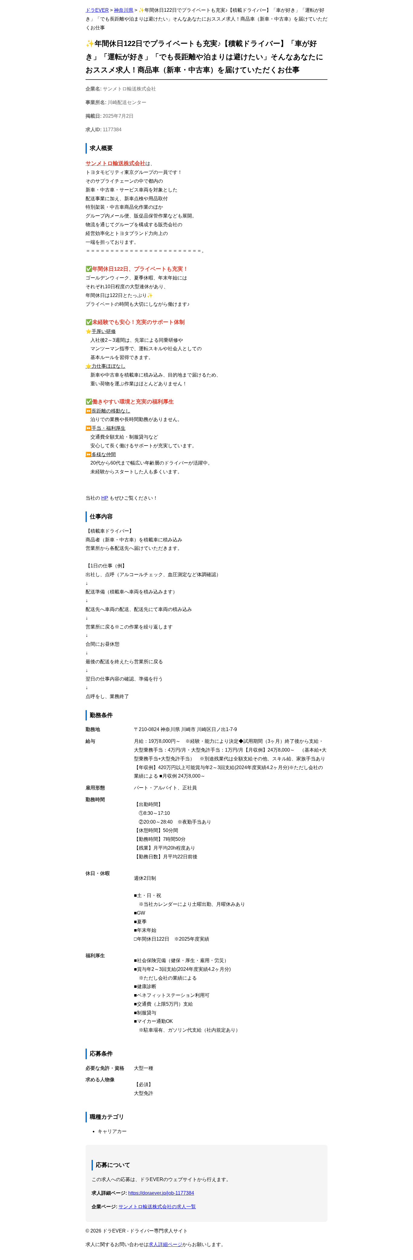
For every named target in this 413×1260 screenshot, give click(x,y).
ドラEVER (97, 10)
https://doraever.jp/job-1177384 (161, 1193)
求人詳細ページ (165, 1244)
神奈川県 (123, 10)
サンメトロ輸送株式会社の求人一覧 (157, 1206)
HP (104, 498)
